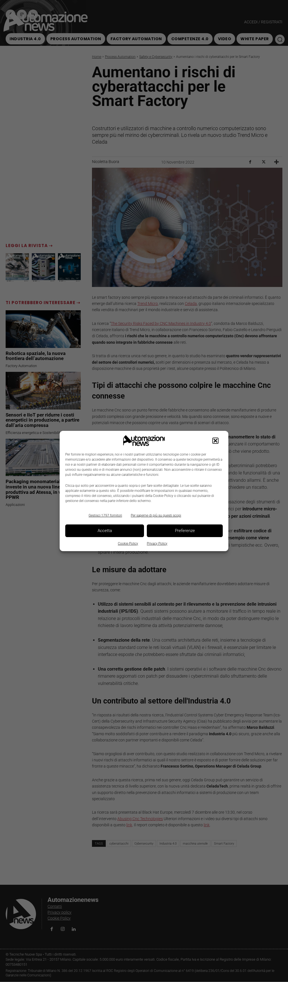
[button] (215, 441)
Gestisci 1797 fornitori (105, 515)
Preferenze (185, 530)
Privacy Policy (157, 544)
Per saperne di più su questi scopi (156, 515)
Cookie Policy (128, 544)
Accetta (105, 530)
